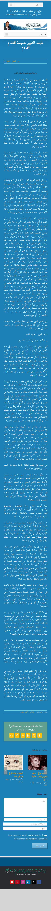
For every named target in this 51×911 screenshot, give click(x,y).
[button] (45, 771)
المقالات (32, 712)
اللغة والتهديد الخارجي (15, 777)
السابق (14, 61)
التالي (7, 61)
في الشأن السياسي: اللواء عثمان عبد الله (38, 778)
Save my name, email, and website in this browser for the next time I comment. (27, 837)
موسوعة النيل (19, 875)
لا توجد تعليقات (24, 712)
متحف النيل (27, 875)
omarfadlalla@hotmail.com (16, 14)
